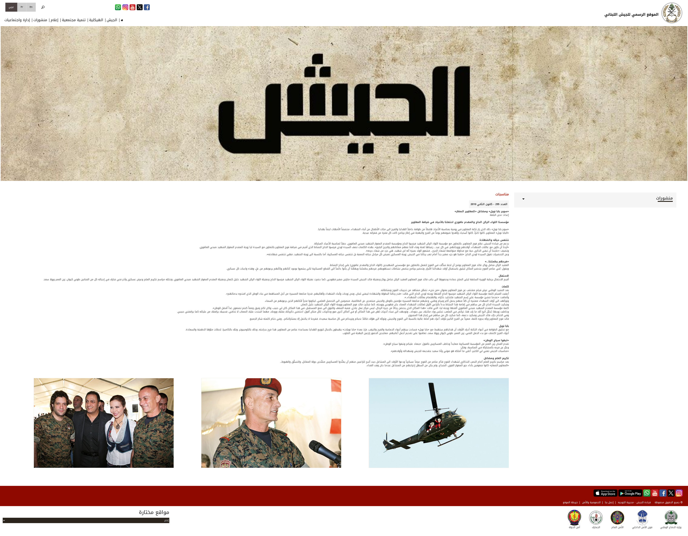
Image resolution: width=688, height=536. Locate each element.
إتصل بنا (609, 502)
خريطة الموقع (570, 502)
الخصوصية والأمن (591, 502)
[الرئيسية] (672, 13)
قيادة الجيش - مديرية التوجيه (634, 502)
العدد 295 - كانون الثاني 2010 (488, 204)
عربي (11, 7)
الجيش (112, 20)
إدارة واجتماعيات (17, 20)
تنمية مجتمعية (74, 20)
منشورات (40, 20)
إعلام (54, 20)
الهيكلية (96, 20)
